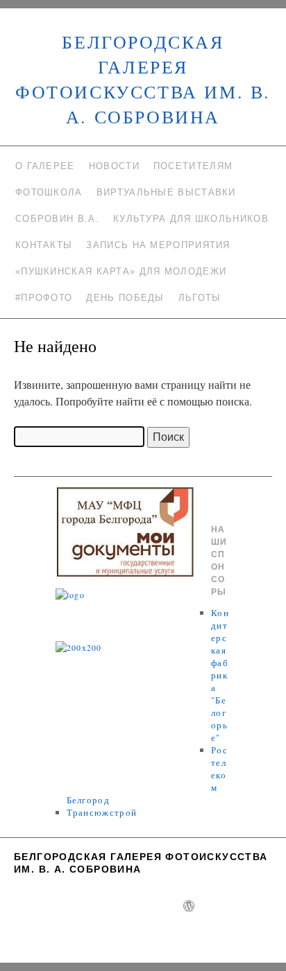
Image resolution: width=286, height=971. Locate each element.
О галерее (45, 166)
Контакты (43, 245)
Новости (114, 166)
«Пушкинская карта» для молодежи (120, 271)
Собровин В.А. (57, 218)
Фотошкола (49, 192)
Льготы (199, 297)
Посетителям (193, 166)
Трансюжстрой (102, 812)
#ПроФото (43, 297)
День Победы (125, 297)
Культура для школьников (191, 218)
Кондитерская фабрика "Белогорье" (220, 675)
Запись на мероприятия (158, 245)
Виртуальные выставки (166, 192)
